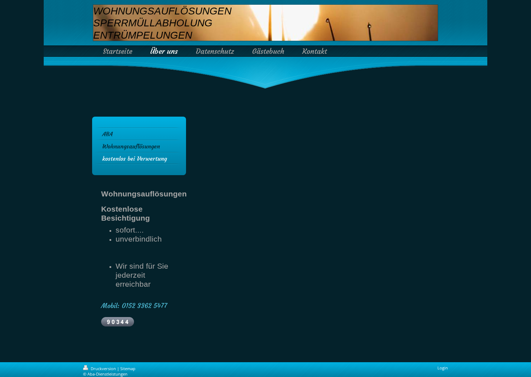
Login (442, 367)
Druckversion (103, 368)
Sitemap (127, 368)
